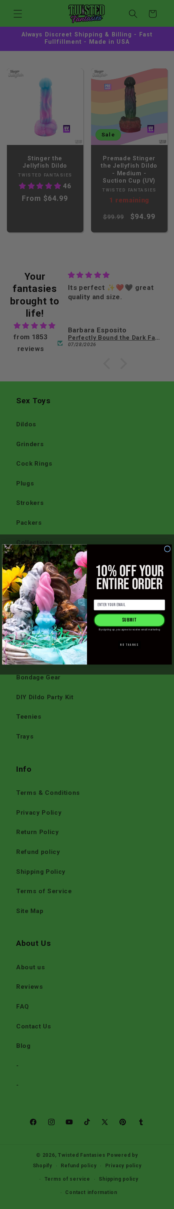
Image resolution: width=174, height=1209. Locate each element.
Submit (129, 620)
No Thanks (129, 645)
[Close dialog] (167, 548)
